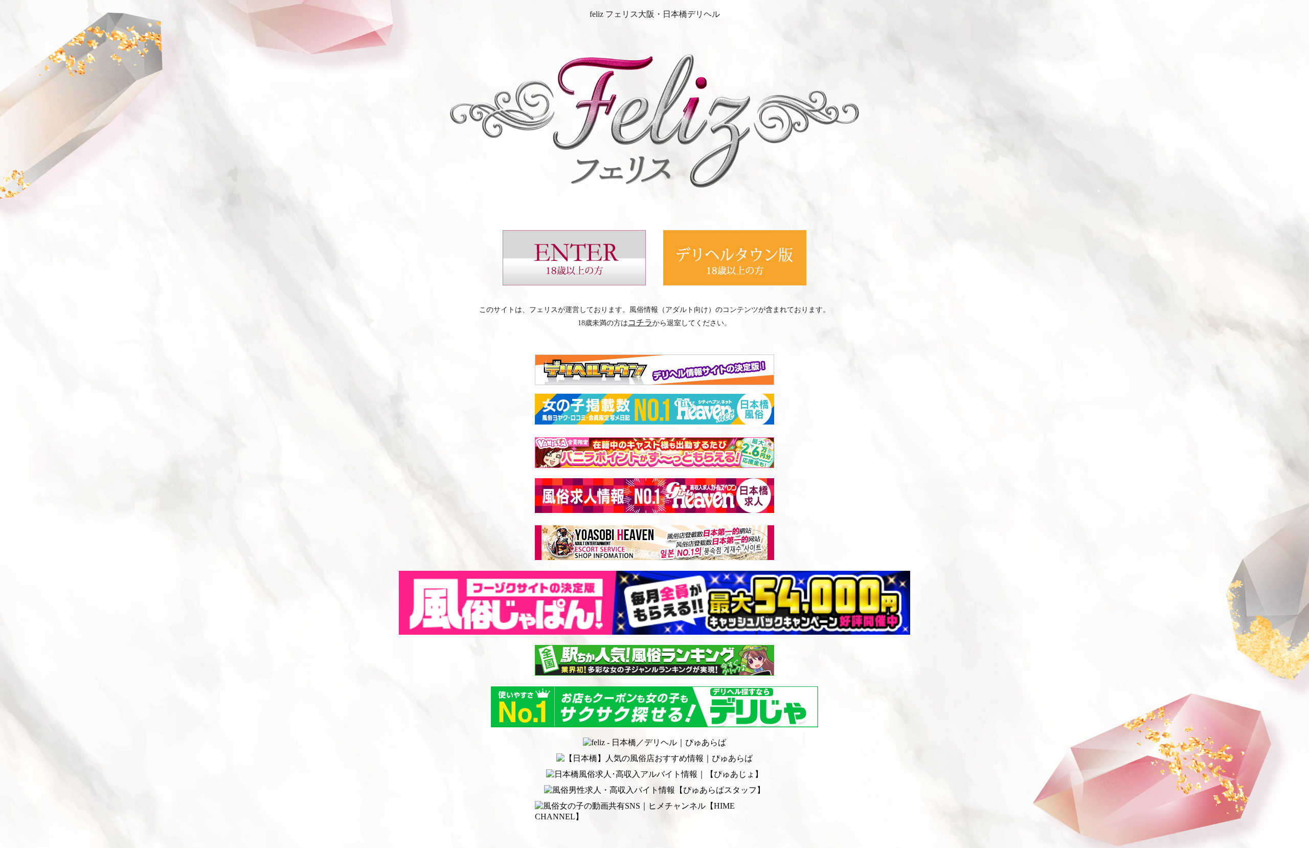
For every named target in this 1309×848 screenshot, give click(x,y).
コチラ (640, 322)
